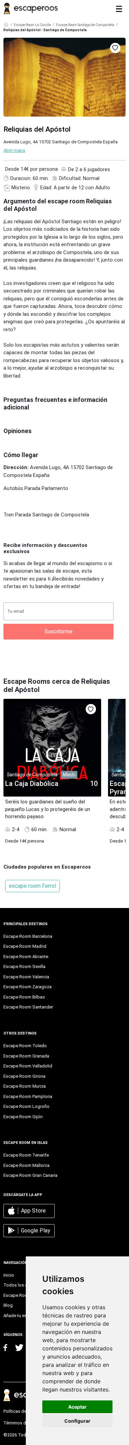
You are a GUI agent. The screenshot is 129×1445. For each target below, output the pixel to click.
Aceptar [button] (77, 1407)
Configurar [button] (77, 1421)
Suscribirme (58, 631)
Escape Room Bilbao (24, 997)
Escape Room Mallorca (26, 1165)
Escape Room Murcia (24, 1086)
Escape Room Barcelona (27, 936)
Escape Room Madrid (24, 946)
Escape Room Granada (26, 1056)
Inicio (8, 1275)
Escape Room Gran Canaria (30, 1175)
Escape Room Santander (28, 1007)
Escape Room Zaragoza (27, 986)
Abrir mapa (14, 150)
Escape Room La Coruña (32, 25)
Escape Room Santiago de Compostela (85, 25)
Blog (8, 1305)
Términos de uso (20, 1422)
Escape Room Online (24, 1295)
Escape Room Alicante (25, 956)
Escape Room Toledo (25, 1045)
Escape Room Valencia (26, 976)
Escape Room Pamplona (27, 1096)
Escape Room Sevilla (24, 966)
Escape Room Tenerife (26, 1155)
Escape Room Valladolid (27, 1065)
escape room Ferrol (32, 886)
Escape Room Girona (24, 1076)
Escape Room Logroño (26, 1106)
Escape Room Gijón (23, 1116)
